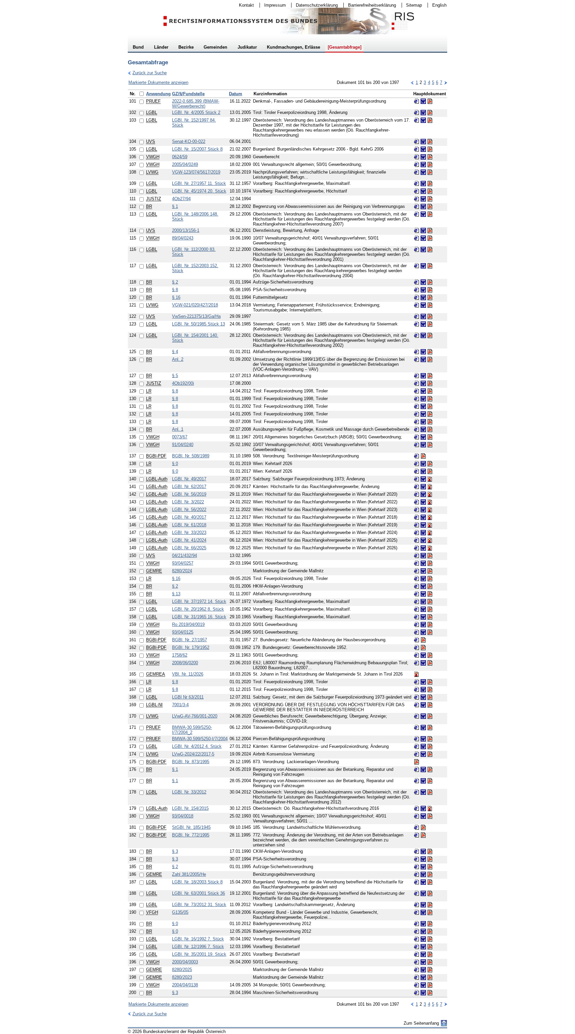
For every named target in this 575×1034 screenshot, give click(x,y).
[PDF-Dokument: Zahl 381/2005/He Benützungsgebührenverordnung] (430, 874)
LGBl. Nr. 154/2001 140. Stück (195, 338)
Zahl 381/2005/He (189, 874)
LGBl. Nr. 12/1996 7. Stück (198, 946)
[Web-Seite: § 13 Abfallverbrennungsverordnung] (416, 594)
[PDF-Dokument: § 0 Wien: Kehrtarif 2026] (430, 463)
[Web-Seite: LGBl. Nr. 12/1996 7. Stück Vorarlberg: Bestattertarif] (416, 946)
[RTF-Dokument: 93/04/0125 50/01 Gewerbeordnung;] (423, 632)
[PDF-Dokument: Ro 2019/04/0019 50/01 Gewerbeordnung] (430, 624)
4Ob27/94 (181, 198)
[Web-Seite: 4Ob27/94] (416, 199)
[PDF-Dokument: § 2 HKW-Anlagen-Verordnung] (430, 586)
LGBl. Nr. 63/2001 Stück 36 (198, 893)
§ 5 (175, 375)
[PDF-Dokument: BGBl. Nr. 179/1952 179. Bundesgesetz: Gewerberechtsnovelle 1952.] (423, 647)
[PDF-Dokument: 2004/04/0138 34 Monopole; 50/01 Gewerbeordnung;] (430, 985)
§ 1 (175, 206)
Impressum (273, 5)
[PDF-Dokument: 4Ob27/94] (430, 199)
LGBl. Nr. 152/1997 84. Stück (194, 123)
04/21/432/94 (184, 555)
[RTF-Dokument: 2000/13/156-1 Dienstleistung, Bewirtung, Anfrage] (423, 230)
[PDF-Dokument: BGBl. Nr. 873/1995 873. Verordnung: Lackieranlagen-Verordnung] (416, 762)
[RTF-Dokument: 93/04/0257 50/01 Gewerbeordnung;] (423, 563)
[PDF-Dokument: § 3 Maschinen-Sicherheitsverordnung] (430, 992)
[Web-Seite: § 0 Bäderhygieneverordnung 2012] (416, 923)
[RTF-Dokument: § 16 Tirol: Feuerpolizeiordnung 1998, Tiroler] (423, 578)
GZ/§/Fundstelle (188, 93)
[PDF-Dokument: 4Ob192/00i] (430, 383)
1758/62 (179, 655)
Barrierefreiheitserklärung (370, 5)
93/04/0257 (182, 563)
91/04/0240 (182, 444)
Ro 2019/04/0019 (188, 624)
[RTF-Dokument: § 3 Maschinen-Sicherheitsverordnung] (423, 992)
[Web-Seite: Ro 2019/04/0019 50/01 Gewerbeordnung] (416, 624)
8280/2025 (182, 969)
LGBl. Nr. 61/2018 (189, 524)
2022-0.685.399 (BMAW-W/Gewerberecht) (195, 104)
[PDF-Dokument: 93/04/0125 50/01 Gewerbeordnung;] (430, 632)
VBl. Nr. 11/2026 (187, 674)
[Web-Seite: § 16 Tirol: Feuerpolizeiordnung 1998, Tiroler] (416, 578)
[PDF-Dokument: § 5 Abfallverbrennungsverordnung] (430, 375)
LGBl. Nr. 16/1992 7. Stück (198, 938)
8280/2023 (182, 977)
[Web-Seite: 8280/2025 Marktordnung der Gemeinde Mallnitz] (416, 969)
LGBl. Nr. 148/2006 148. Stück (195, 217)
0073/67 (179, 436)
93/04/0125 (182, 632)
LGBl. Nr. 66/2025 (189, 547)
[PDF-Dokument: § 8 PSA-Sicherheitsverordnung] (430, 289)
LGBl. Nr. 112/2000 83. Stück (194, 252)
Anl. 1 (177, 429)
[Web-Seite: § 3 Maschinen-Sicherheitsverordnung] (416, 992)
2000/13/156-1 (185, 230)
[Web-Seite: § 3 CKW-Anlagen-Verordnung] (416, 851)
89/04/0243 (182, 238)
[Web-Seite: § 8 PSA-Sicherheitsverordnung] (416, 289)
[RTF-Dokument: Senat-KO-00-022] (423, 141)
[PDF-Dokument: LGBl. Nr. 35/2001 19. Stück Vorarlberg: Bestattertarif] (430, 954)
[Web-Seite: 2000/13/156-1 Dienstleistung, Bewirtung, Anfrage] (416, 230)
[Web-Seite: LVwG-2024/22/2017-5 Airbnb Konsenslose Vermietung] (416, 754)
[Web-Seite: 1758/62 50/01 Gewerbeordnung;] (416, 655)
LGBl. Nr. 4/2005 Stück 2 (196, 112)
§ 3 (175, 851)
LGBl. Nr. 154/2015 (190, 808)
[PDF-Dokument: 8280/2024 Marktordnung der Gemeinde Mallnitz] (430, 571)
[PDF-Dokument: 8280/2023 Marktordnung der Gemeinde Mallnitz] (430, 977)
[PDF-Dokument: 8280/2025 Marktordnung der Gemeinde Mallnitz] (430, 969)
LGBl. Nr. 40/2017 (189, 517)
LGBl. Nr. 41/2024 (189, 540)
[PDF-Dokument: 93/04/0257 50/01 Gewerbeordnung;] (430, 563)
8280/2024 (182, 570)
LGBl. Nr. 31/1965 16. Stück (199, 616)
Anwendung (158, 93)
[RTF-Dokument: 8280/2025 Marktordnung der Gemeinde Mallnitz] (423, 969)
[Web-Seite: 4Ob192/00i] (416, 383)
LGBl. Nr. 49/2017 (189, 478)
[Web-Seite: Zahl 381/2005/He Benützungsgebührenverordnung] (416, 874)
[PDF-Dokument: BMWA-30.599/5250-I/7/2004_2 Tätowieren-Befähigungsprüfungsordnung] (430, 727)
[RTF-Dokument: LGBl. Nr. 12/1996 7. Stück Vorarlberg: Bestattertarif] (423, 946)
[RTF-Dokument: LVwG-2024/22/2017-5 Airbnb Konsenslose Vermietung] (423, 754)
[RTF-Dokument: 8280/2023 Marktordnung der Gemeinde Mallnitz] (423, 977)
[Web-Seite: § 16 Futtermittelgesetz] (416, 297)
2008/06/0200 (185, 662)
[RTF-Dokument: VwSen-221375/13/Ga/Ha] (423, 316)
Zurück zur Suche (147, 72)
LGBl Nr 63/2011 (188, 697)
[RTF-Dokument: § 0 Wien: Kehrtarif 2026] (423, 463)
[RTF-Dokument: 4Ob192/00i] (423, 383)
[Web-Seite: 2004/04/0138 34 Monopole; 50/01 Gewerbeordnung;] (416, 985)
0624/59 (179, 156)
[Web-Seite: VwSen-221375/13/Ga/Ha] (416, 316)
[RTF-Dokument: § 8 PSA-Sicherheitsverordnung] (423, 289)
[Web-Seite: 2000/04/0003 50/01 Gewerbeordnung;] (416, 962)
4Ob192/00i (183, 383)
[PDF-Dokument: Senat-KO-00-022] (430, 141)
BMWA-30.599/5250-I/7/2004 (200, 738)
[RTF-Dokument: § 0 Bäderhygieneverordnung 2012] (423, 923)
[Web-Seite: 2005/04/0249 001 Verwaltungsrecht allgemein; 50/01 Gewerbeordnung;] (416, 164)
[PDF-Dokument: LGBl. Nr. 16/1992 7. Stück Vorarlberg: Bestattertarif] (430, 939)
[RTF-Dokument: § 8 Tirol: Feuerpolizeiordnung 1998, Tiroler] (423, 391)
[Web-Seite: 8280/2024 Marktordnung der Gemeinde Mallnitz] (416, 571)
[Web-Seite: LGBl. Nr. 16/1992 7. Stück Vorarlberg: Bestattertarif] (416, 939)
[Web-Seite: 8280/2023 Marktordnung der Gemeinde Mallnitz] (416, 977)
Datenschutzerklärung (314, 5)
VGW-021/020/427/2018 (195, 304)
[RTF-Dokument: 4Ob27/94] (423, 199)
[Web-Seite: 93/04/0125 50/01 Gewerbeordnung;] (416, 632)
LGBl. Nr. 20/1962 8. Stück (198, 609)
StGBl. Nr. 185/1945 (191, 827)
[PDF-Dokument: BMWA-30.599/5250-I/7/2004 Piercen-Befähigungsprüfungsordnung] (430, 739)
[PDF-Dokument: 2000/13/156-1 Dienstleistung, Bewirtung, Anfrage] (430, 230)
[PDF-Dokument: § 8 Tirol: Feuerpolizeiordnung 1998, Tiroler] (430, 391)
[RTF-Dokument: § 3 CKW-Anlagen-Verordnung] (423, 851)
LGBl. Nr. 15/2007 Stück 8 (197, 149)
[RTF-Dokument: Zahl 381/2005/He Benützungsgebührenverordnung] (423, 874)
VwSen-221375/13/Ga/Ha (196, 316)
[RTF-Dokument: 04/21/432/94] (423, 555)
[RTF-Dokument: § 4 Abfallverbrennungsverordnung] (423, 351)
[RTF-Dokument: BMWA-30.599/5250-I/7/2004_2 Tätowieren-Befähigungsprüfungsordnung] (423, 727)
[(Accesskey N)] (445, 82)
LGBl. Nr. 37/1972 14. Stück (199, 601)
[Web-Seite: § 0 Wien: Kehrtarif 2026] (416, 463)
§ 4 (175, 351)
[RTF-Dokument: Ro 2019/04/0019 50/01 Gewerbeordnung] (423, 624)
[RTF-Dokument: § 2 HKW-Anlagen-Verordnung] (423, 586)
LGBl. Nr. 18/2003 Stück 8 (197, 881)
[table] (287, 543)
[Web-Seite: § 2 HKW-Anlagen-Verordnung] (416, 586)
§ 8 (175, 289)
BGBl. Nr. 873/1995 (190, 761)
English (439, 5)
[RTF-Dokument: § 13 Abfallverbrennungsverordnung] (423, 594)
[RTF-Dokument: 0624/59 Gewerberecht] (423, 157)
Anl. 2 (177, 359)
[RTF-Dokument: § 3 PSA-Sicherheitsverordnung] (423, 859)
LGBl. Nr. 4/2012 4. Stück (197, 746)
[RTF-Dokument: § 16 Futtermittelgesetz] (423, 297)
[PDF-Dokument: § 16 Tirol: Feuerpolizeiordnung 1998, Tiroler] (430, 578)
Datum (235, 93)
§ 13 (176, 593)
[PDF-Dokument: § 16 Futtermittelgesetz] (430, 297)
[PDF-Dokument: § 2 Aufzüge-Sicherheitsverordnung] (430, 282)
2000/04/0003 (185, 961)
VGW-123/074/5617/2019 (196, 172)
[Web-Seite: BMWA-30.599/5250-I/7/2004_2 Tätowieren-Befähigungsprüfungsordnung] (416, 727)
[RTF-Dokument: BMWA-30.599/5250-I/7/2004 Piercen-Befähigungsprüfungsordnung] (423, 739)
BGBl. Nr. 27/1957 (189, 639)
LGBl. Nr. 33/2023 (189, 532)
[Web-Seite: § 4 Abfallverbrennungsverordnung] (416, 351)
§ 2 (175, 281)
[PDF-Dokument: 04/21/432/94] (430, 555)
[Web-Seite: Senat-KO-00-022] (416, 141)
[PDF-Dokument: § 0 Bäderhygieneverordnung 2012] (430, 923)
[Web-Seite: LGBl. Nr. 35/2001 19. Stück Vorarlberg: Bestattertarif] (416, 954)
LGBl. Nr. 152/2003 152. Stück (195, 268)
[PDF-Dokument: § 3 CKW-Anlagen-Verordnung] (430, 851)
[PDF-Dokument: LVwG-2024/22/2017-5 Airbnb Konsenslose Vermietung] (430, 754)
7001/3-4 (180, 704)
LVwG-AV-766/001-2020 (194, 716)
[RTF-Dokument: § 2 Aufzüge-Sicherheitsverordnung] (423, 282)
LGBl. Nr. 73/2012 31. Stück (199, 904)
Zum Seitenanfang (421, 1023)
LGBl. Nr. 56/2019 (189, 494)
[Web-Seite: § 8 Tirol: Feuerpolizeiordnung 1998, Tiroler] (416, 391)
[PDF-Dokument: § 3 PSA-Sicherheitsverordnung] (430, 859)
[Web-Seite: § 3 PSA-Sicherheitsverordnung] (416, 859)
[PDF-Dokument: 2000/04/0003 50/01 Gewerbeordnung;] (430, 962)
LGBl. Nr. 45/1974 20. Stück (199, 191)
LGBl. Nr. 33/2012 (189, 791)
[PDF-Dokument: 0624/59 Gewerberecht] (430, 157)
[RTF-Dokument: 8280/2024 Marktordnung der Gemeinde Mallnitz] (423, 571)
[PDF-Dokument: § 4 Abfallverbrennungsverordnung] (430, 351)
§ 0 (175, 463)
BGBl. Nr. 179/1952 (190, 647)
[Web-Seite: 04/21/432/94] (416, 555)
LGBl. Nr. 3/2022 (188, 501)
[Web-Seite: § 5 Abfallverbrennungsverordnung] (416, 375)
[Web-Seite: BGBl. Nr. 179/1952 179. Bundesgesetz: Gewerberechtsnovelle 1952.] (416, 647)
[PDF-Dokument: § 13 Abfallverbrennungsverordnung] (430, 594)
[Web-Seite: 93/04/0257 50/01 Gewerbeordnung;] (416, 563)
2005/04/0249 (185, 164)
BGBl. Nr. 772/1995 (190, 834)
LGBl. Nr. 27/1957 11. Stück (199, 183)
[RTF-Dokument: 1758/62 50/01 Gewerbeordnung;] (423, 655)
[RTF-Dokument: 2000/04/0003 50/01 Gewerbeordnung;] (423, 962)
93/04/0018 (182, 815)
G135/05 (180, 912)
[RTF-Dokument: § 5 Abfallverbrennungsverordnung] (423, 375)
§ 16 (176, 297)
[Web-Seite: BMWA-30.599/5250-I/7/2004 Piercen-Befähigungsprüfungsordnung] (416, 739)
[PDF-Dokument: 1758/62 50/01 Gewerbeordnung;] (430, 655)
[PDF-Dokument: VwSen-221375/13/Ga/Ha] (430, 316)
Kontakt (244, 5)
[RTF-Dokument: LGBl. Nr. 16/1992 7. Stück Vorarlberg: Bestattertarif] (423, 939)
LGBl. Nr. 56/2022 (189, 509)
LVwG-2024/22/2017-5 (193, 754)
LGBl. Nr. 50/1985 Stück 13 (198, 323)
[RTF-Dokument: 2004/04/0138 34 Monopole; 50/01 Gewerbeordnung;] (423, 985)
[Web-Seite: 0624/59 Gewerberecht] (416, 157)
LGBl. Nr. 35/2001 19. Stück (199, 954)
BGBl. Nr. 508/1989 (190, 455)
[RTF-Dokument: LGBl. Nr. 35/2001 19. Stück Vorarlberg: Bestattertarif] (423, 954)
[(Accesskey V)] (412, 82)
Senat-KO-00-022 (188, 141)
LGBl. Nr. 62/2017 (189, 486)
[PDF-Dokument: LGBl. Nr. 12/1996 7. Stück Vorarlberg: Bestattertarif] (430, 946)
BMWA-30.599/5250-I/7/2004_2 (192, 730)
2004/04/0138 (185, 984)
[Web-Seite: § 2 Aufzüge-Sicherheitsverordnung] (416, 282)
